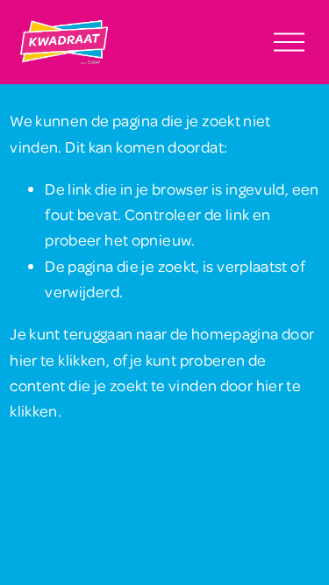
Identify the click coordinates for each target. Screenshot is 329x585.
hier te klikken (58, 359)
